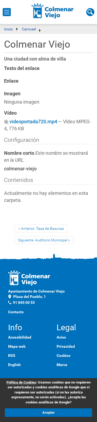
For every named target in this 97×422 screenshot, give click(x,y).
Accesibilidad (19, 337)
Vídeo (10, 113)
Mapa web (17, 346)
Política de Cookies (21, 382)
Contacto (16, 312)
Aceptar (48, 412)
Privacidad (66, 346)
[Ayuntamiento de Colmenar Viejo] (53, 11)
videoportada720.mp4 (33, 121)
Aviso (61, 337)
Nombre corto (46, 156)
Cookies (63, 355)
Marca (62, 365)
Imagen (12, 93)
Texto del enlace (22, 68)
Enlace (11, 81)
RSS (11, 355)
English (14, 365)
